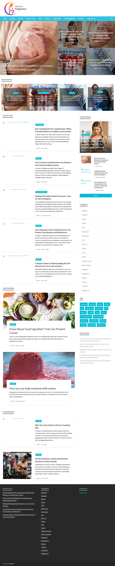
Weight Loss (85, 290)
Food (40, 18)
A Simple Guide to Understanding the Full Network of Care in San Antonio (52, 264)
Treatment (57, 18)
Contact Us (91, 18)
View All (96, 195)
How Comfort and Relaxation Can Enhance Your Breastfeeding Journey (28, 67)
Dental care (30, 18)
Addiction (85, 211)
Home (5, 18)
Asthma (12, 18)
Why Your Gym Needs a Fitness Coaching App (52, 426)
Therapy (84, 282)
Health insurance (71, 55)
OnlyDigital (11, 563)
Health (47, 18)
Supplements (85, 273)
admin (5, 72)
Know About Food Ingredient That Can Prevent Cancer (37, 330)
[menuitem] (4, 18)
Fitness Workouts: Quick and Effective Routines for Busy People (51, 460)
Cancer (13, 324)
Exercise (84, 244)
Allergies (84, 215)
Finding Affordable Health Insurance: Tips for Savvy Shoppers (72, 62)
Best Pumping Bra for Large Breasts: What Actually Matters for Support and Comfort (72, 35)
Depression (85, 236)
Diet (83, 240)
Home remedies (70, 18)
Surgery (84, 278)
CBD (83, 227)
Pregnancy (71, 27)
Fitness (80, 18)
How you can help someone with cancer (32, 388)
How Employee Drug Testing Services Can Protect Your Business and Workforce (100, 62)
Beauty (20, 18)
